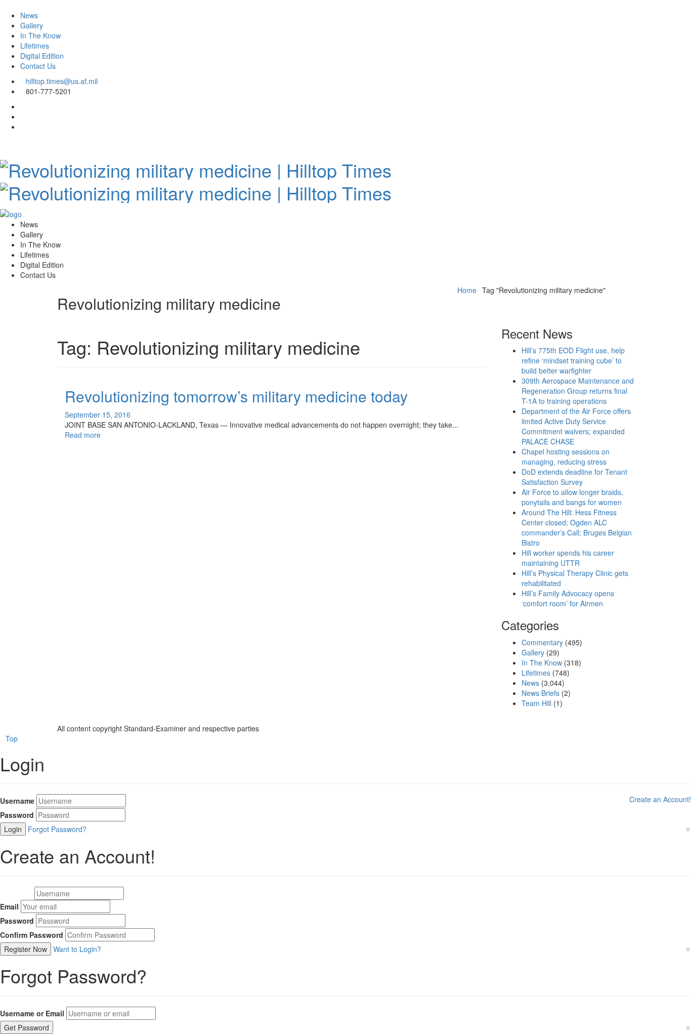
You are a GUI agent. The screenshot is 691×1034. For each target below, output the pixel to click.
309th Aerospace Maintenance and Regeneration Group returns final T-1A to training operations (578, 391)
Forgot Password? (57, 829)
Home (467, 290)
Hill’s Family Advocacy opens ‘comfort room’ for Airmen (568, 598)
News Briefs (540, 693)
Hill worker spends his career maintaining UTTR (568, 558)
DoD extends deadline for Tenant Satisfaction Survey (574, 477)
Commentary (542, 642)
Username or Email (32, 1013)
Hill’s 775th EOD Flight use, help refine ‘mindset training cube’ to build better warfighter (573, 360)
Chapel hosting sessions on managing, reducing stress (566, 456)
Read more (83, 435)
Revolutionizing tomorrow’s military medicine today (236, 396)
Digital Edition (42, 56)
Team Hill (536, 703)
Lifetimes (34, 45)
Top (12, 738)
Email (9, 906)
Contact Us (38, 66)
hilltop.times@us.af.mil (62, 81)
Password (17, 815)
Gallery (31, 25)
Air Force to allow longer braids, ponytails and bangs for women (572, 497)
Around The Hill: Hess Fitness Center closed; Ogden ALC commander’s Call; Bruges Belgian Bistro (577, 527)
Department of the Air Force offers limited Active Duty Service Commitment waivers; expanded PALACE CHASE (576, 426)
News (29, 15)
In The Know (40, 35)
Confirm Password (31, 935)
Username (17, 801)
